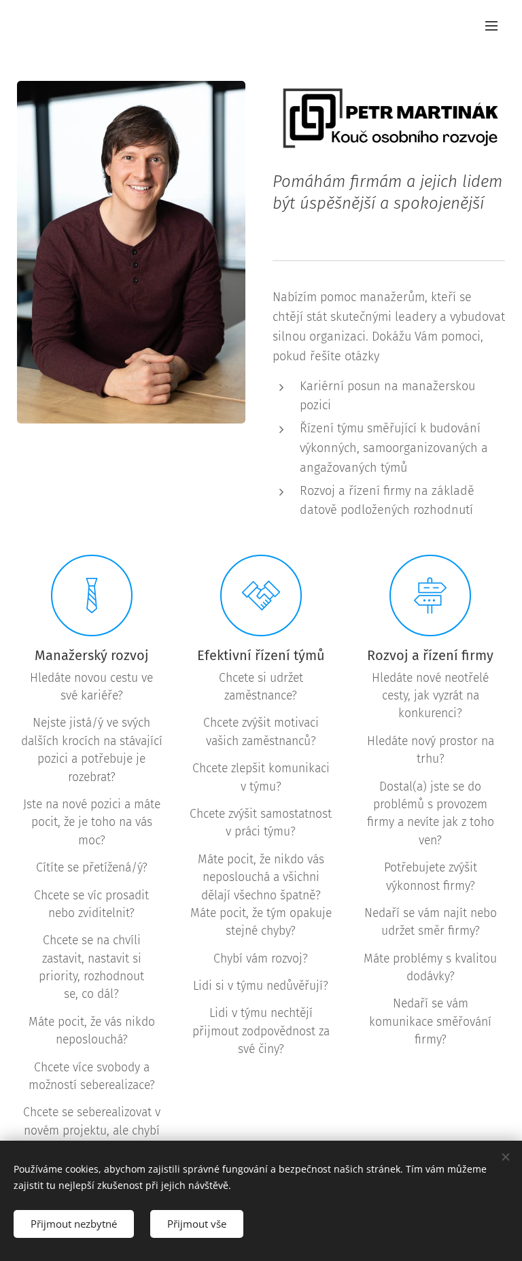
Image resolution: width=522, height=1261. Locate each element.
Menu (491, 25)
